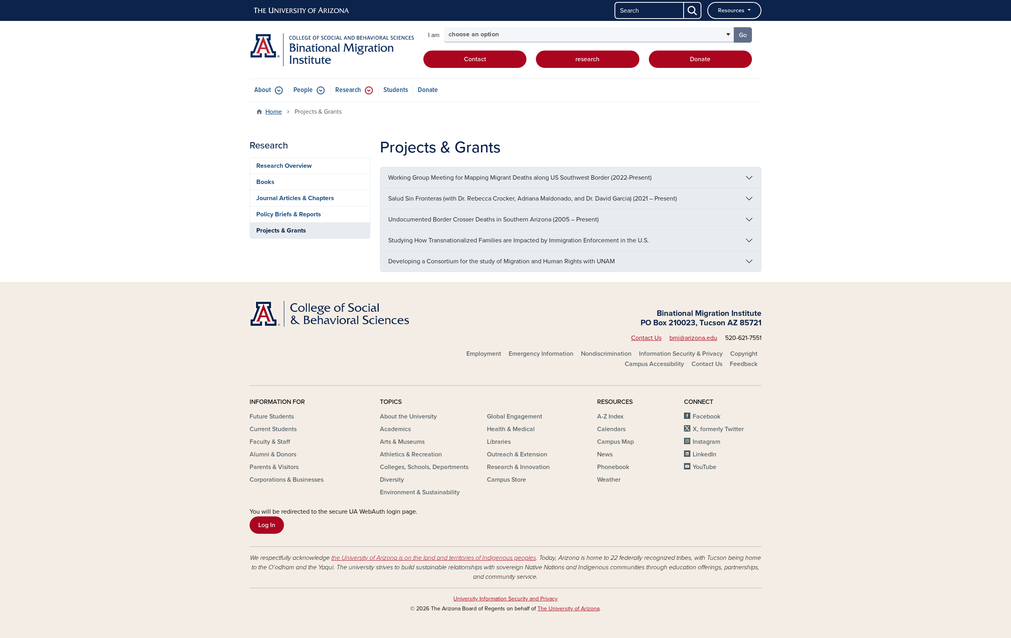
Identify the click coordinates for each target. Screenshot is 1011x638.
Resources (732, 10)
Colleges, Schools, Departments (424, 467)
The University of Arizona (568, 608)
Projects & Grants (281, 231)
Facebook (706, 416)
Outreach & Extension (517, 454)
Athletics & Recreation (411, 454)
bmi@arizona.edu (693, 338)
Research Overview (284, 166)
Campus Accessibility (654, 364)
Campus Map (615, 442)
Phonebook (613, 467)
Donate (700, 59)
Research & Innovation (518, 467)
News (605, 454)
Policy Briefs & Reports (288, 214)
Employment (483, 354)
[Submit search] (692, 10)
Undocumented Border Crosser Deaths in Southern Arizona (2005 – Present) (493, 219)
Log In (266, 525)
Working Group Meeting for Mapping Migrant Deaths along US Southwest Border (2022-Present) (520, 178)
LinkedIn (704, 454)
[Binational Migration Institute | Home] (332, 49)
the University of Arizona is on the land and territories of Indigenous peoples (433, 558)
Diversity (392, 480)
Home (273, 112)
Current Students (273, 429)
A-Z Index (610, 416)
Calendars (611, 429)
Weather (608, 480)
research (587, 59)
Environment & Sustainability (420, 492)
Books (265, 182)
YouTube (704, 467)
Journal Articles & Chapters (295, 198)
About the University (408, 416)
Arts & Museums (402, 442)
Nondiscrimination (606, 354)
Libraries (499, 442)
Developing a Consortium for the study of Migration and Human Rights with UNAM (501, 261)
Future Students (272, 416)
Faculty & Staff (270, 442)
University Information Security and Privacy (505, 598)
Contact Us (646, 338)
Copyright (743, 354)
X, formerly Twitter (718, 429)
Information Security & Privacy (681, 354)
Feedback (743, 364)
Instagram (706, 442)
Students (395, 90)
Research (348, 90)
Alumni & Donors (273, 454)
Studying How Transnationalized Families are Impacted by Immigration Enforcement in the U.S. (518, 240)
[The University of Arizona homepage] (302, 11)
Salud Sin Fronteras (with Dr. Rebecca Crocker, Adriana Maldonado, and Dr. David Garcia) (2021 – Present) (532, 199)
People (303, 90)
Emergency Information (541, 354)
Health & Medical (511, 429)
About (262, 90)
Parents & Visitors (274, 467)
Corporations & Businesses (286, 480)
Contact (475, 59)
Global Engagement (514, 416)
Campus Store (506, 480)
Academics (395, 429)
